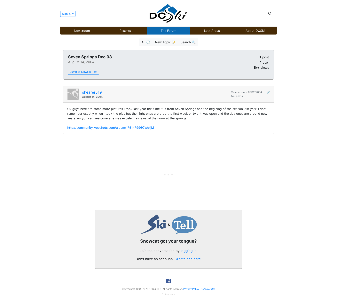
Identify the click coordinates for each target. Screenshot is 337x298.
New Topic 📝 (165, 42)
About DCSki (255, 31)
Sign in (66, 13)
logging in (188, 251)
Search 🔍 (188, 42)
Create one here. (188, 259)
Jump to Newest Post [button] (83, 71)
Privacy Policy (191, 288)
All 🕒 (146, 42)
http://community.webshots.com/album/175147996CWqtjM (110, 127)
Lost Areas (212, 31)
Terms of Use (208, 288)
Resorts (125, 31)
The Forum (168, 31)
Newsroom (82, 31)
